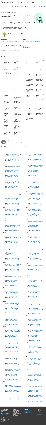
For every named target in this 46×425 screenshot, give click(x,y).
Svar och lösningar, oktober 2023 (40, 80)
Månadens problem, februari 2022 (7, 132)
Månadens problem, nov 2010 (13, 343)
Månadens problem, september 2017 (14, 252)
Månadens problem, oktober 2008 (14, 371)
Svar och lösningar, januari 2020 (36, 216)
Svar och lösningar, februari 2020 (35, 215)
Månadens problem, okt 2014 (13, 291)
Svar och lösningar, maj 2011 (34, 335)
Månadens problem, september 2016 (16, 266)
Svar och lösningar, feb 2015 (34, 285)
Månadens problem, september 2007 (15, 386)
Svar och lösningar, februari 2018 (35, 243)
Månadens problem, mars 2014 (13, 296)
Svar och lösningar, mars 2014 (34, 297)
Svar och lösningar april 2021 (34, 199)
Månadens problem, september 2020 (15, 211)
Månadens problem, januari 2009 (13, 364)
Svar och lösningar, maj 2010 (33, 348)
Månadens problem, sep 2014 (13, 292)
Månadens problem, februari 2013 (14, 312)
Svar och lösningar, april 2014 (34, 296)
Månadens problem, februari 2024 (17, 78)
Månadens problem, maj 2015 (12, 280)
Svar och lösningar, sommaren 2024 (37, 154)
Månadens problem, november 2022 (7, 114)
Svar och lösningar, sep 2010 (36, 347)
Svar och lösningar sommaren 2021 (36, 197)
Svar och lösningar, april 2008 (34, 378)
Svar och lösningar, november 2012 (37, 318)
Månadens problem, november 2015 (15, 276)
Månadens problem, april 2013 (12, 309)
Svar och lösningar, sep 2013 (35, 307)
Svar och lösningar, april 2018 (34, 241)
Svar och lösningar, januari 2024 (36, 160)
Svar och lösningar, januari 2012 (36, 325)
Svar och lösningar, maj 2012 (33, 320)
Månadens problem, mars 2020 (12, 215)
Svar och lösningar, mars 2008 (35, 379)
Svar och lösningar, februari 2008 (36, 380)
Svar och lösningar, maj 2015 (33, 281)
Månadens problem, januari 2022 (17, 132)
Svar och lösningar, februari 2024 (35, 159)
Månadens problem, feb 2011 (13, 336)
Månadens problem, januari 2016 (13, 271)
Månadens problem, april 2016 (12, 268)
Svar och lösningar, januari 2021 (36, 203)
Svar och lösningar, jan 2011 (35, 340)
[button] (18, 6)
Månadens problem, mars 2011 (12, 335)
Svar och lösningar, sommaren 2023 (40, 85)
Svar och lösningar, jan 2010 (35, 353)
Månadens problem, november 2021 (15, 194)
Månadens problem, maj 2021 (12, 199)
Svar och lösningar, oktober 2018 (37, 236)
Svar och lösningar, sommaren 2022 (29, 109)
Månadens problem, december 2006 (14, 392)
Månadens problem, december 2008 (15, 369)
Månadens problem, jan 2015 (12, 285)
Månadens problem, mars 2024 (6, 78)
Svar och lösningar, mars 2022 (34, 186)
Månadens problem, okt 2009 (14, 357)
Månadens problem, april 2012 (13, 320)
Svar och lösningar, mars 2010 (34, 351)
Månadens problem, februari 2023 (7, 108)
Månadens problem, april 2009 (12, 360)
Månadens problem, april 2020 (12, 214)
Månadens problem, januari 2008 (14, 379)
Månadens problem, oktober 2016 (14, 265)
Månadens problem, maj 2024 (7, 73)
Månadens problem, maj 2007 (12, 387)
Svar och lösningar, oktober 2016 (37, 266)
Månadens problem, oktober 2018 (14, 236)
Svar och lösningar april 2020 (34, 213)
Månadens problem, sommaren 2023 (7, 96)
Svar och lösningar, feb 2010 (35, 352)
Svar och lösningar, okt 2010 (35, 346)
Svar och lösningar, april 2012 (34, 321)
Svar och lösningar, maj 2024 (34, 155)
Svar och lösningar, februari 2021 (35, 202)
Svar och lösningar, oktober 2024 (37, 151)
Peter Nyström (30, 412)
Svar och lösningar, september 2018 (36, 237)
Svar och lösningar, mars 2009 (35, 364)
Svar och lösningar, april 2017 (34, 257)
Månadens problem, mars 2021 (12, 202)
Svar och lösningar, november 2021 (37, 193)
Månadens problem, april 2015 (12, 281)
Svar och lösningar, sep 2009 (36, 360)
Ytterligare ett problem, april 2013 (13, 308)
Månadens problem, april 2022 (6, 126)
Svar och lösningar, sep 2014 (35, 293)
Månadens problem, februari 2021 (14, 203)
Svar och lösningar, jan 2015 (35, 286)
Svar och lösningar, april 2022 (40, 109)
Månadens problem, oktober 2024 (17, 61)
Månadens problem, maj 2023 (12, 171)
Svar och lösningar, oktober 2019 (37, 222)
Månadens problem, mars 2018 (12, 242)
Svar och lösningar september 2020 (36, 210)
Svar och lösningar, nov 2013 (36, 304)
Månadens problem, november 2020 (15, 209)
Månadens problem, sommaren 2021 (13, 198)
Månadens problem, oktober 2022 (17, 114)
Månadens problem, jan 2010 (13, 351)
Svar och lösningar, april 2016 (34, 269)
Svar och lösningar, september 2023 (29, 85)
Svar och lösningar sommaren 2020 (37, 211)
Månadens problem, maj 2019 (12, 226)
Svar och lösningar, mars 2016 (34, 270)
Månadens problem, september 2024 (7, 67)
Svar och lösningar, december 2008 (37, 371)
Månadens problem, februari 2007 (14, 391)
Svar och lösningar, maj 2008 (34, 376)
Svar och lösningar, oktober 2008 (36, 374)
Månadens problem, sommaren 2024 (17, 67)
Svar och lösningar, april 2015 (34, 282)
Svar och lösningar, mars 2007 (34, 392)
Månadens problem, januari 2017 (13, 259)
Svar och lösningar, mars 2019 (34, 227)
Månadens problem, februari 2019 (14, 230)
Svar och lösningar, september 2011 (37, 332)
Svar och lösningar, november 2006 (37, 401)
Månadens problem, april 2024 (16, 73)
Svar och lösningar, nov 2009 (36, 358)
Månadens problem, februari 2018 (14, 243)
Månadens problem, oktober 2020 (14, 210)
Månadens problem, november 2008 (15, 370)
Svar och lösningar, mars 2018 (35, 242)
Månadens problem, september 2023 (17, 90)
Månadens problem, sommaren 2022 (17, 120)
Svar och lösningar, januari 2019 (36, 230)
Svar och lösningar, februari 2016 (35, 271)
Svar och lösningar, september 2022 (40, 104)
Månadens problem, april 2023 (6, 102)
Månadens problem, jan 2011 (13, 337)
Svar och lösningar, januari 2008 (36, 381)
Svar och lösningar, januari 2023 (36, 175)
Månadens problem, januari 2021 (14, 204)
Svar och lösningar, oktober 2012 (36, 319)
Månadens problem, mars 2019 (12, 229)
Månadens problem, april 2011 (12, 332)
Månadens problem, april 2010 (12, 347)
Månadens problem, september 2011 (14, 331)
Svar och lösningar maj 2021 (35, 198)
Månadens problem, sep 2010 (14, 346)
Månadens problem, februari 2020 (14, 216)
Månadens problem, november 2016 (15, 264)
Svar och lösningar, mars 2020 (35, 214)
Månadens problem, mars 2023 (17, 102)
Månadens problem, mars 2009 (13, 362)
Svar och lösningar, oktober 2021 (37, 194)
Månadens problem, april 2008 (12, 375)
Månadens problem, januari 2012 (14, 324)
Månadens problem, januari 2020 (13, 218)
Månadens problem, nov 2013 (14, 303)
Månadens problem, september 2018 (15, 237)
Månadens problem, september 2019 (15, 225)
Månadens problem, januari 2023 (17, 108)
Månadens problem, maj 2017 (12, 254)
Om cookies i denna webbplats (28, 410)
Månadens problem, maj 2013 (12, 307)
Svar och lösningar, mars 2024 (35, 158)
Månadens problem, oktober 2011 (15, 330)
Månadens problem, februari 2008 (14, 378)
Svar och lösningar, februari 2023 (35, 174)
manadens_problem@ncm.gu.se (36, 41)
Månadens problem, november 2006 (15, 398)
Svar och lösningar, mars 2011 (35, 337)
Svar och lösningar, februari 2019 (35, 229)
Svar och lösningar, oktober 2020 (37, 209)
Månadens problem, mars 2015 (14, 282)
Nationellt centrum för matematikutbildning (20, 2)
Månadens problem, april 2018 (13, 241)
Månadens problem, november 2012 (15, 316)
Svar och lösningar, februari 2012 (35, 324)
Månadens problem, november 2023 (17, 84)
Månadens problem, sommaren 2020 (13, 213)
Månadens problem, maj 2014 (12, 293)
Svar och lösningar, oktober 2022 (29, 104)
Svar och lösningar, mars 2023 (35, 172)
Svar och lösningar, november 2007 (37, 386)
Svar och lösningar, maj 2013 (34, 308)
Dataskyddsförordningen (27, 411)
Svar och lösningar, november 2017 (37, 249)
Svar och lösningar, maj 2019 (33, 225)
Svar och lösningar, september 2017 (36, 252)
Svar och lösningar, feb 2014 (34, 298)
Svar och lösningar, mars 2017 (34, 258)
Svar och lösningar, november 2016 (37, 265)
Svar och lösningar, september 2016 (36, 268)
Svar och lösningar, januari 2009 (35, 367)
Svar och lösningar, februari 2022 (35, 187)
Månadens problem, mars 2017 (12, 257)
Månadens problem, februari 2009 (14, 363)
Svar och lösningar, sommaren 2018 (37, 238)
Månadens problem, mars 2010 (14, 348)
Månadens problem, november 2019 (14, 222)
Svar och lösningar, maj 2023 (34, 170)
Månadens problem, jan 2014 (12, 298)
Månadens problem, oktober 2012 (15, 318)
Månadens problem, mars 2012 (12, 321)
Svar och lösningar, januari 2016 (36, 273)
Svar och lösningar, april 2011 (34, 336)
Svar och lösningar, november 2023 (29, 80)
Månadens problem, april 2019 (12, 227)
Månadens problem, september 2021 (15, 197)
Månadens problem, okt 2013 (13, 304)
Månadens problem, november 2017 (14, 249)
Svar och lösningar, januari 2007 (36, 395)
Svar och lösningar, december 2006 (36, 396)
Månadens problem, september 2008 (15, 373)
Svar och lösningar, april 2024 (34, 156)
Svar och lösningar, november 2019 (37, 221)
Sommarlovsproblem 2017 (11, 253)
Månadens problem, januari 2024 (7, 84)
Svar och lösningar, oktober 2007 (36, 387)
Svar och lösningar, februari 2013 (35, 313)
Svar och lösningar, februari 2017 (35, 259)
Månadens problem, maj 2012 (12, 319)
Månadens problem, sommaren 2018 (13, 238)
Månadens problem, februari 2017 (14, 258)
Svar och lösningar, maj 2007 (34, 390)
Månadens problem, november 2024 (16, 33)
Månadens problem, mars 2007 (13, 390)
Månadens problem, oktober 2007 (14, 385)
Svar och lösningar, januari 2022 (36, 188)
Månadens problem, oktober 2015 (15, 277)
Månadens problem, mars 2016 (14, 269)
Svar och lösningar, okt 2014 (36, 292)
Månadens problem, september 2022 (7, 120)
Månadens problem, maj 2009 (12, 359)
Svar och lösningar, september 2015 (36, 280)
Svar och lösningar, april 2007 (34, 391)
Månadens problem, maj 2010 (14, 355)
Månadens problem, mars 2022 (17, 126)
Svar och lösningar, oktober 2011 (37, 331)
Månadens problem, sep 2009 (14, 358)
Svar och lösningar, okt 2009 (35, 359)
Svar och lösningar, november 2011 (37, 330)
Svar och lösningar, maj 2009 (34, 362)
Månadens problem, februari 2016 (14, 270)
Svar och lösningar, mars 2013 (34, 312)
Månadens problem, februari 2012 (14, 323)
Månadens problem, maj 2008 (12, 374)
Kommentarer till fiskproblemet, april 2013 (36, 309)
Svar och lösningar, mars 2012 (34, 323)
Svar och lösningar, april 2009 (35, 363)
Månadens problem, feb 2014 (13, 297)
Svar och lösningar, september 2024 (37, 153)
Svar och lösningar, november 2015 (37, 277)
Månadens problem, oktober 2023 (7, 90)
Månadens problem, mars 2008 (13, 376)
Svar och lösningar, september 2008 (38, 375)
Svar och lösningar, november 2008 (37, 373)
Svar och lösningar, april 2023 (34, 171)
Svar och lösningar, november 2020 (36, 204)
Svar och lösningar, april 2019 (34, 226)
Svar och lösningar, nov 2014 (36, 291)
